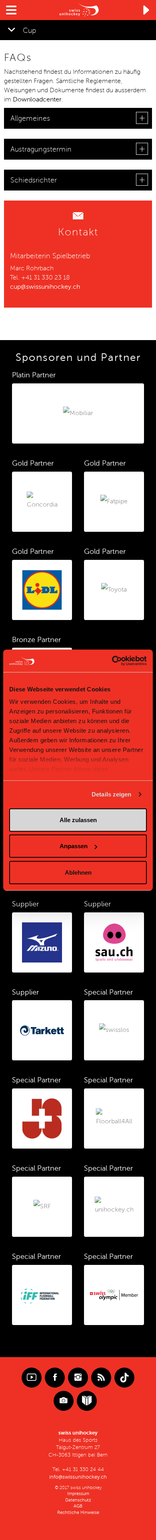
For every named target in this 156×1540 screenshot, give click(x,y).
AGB (78, 1506)
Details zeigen (111, 794)
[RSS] (101, 1378)
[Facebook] (55, 1378)
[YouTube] (32, 1378)
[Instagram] (78, 1378)
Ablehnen (78, 872)
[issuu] (87, 1401)
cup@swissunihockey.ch (45, 286)
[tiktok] (124, 1378)
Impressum (78, 1493)
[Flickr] (64, 1401)
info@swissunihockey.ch (78, 1477)
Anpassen (74, 846)
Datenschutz (78, 1500)
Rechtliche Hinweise (78, 1512)
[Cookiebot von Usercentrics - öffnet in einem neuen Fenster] (112, 661)
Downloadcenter (37, 99)
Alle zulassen (78, 819)
